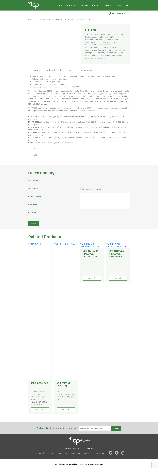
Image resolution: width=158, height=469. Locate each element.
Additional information (91, 189)
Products (70, 5)
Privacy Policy (91, 448)
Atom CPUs (79, 19)
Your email (33, 188)
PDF (33, 149)
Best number (34, 197)
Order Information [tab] (55, 70)
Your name (33, 180)
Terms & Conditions (72, 448)
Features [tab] (37, 70)
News (108, 5)
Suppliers (83, 5)
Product (32, 213)
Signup (116, 428)
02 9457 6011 (120, 13)
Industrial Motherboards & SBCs (47, 19)
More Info (40, 410)
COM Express (68, 19)
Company (32, 205)
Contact (118, 5)
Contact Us (99, 453)
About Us (96, 5)
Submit (33, 224)
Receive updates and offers (57, 428)
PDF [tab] (71, 70)
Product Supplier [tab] (86, 70)
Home (59, 5)
